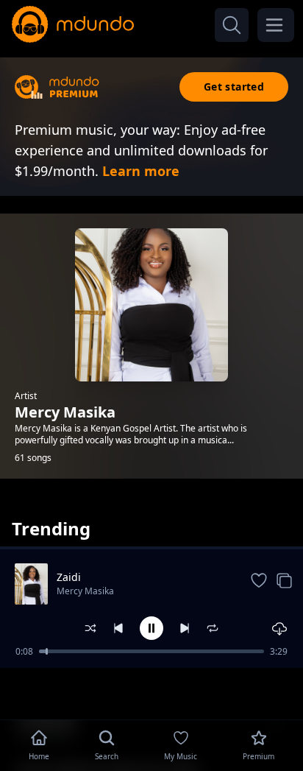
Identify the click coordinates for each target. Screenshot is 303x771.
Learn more (140, 171)
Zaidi (69, 577)
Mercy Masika (85, 591)
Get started (234, 87)
